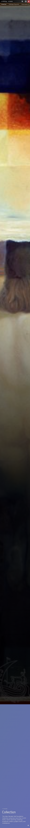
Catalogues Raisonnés (14, 4)
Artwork (10, 1)
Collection (3, 4)
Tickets (28, 1)
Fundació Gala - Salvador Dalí (3, 1)
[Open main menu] (25, 1)
